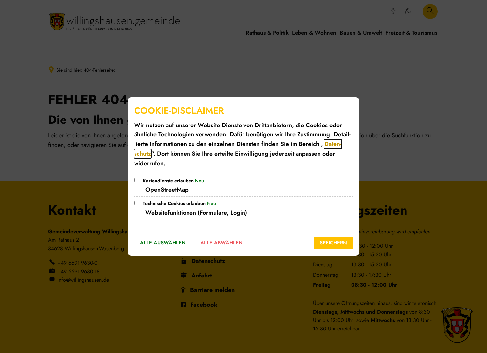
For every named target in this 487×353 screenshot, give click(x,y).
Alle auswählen (163, 242)
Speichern (333, 242)
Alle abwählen (221, 242)
